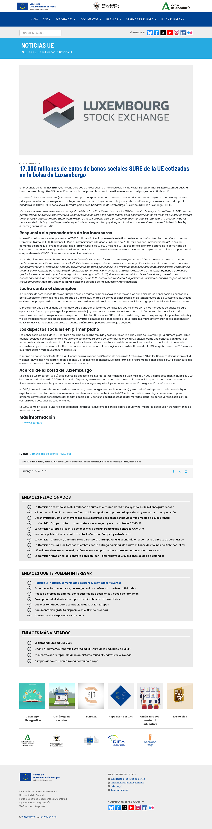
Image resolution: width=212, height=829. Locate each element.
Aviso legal (116, 786)
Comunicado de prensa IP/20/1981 (50, 454)
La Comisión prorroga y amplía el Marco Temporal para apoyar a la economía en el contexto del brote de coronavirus (109, 539)
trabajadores (36, 461)
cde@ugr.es (28, 816)
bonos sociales (91, 461)
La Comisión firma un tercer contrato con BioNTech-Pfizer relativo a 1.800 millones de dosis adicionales (99, 556)
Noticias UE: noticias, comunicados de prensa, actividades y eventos (77, 583)
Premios (112, 19)
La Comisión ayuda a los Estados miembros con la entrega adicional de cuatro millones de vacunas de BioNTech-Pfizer (109, 545)
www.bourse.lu (33, 423)
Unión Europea (171, 19)
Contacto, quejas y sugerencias (127, 782)
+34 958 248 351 (47, 816)
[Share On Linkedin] (186, 471)
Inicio (34, 19)
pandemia (77, 461)
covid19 (61, 461)
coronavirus (51, 461)
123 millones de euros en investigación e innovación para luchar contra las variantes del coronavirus (97, 550)
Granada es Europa (139, 19)
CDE (45, 19)
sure (68, 461)
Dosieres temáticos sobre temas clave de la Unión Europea (71, 604)
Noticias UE (65, 52)
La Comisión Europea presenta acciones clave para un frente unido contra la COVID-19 (89, 529)
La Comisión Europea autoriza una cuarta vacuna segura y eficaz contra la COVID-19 (87, 523)
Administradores (119, 790)
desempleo (135, 461)
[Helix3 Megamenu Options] (191, 19)
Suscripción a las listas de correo (128, 778)
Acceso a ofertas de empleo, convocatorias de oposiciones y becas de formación (86, 594)
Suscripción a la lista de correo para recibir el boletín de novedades (77, 599)
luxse (125, 461)
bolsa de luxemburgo (111, 461)
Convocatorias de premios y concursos (59, 615)
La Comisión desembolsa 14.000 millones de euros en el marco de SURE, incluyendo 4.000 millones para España (104, 507)
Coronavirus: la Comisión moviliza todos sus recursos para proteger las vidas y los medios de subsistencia (102, 518)
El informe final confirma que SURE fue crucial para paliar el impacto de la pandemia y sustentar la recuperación (105, 512)
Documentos (90, 19)
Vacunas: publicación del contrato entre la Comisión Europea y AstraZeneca (82, 534)
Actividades (64, 19)
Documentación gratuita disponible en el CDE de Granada (71, 610)
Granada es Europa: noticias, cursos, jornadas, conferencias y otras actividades (85, 588)
